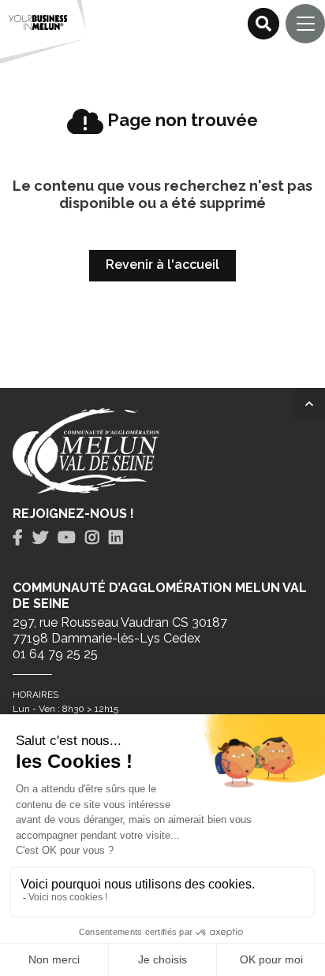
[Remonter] (309, 403)
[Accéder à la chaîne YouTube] (67, 537)
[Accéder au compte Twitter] (40, 537)
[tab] (18, 538)
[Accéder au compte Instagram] (92, 537)
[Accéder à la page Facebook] (18, 537)
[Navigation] (305, 23)
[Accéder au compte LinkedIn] (116, 537)
